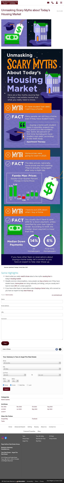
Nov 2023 (19, 406)
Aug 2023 (49, 406)
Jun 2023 (19, 409)
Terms (36, 481)
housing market (16, 278)
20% (15, 286)
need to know (25, 276)
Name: (3, 299)
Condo (14, 385)
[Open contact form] (48, 2)
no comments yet (57, 295)
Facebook (34, 418)
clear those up (28, 290)
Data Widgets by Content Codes (54, 480)
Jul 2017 (3, 411)
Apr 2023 (49, 409)
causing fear (46, 276)
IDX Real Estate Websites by (9, 481)
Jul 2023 (3, 409)
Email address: (5, 306)
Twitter (3, 421)
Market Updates (9, 294)
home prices (19, 283)
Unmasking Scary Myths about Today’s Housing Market (25, 12)
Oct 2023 (34, 406)
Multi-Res (22, 385)
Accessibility (30, 481)
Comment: (4, 318)
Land (30, 385)
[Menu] (61, 2)
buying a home (40, 288)
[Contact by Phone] (53, 2)
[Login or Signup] (57, 2)
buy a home (44, 281)
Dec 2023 (3, 406)
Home (6, 385)
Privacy (42, 481)
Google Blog (4, 418)
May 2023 (34, 409)
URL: (2, 312)
